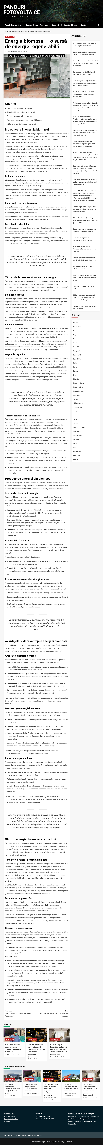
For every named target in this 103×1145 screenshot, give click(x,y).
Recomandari (10, 36)
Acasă (7, 25)
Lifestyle (76, 419)
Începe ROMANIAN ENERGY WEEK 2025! (85, 287)
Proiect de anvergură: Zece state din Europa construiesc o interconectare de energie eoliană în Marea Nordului (85, 106)
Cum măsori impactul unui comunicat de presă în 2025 (82, 239)
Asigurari (76, 335)
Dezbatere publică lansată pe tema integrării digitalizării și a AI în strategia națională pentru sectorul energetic (85, 169)
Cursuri (75, 367)
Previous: (18, 1013)
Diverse (74, 25)
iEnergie (7, 1121)
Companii (55, 25)
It (73, 415)
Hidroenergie (77, 407)
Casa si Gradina (78, 347)
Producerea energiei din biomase (19, 116)
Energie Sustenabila (11, 1119)
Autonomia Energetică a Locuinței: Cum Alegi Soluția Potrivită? (85, 44)
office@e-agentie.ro (43, 1116)
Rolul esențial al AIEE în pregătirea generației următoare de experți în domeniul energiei (84, 209)
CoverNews (58, 1142)
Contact (84, 25)
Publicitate (76, 431)
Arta (74, 331)
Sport (75, 443)
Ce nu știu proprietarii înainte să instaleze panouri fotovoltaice (84, 73)
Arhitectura (77, 327)
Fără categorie (78, 403)
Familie (75, 399)
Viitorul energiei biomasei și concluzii (21, 124)
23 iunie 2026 (15, 1054)
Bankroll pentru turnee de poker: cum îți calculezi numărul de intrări (84, 259)
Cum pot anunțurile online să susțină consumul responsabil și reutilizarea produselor (36, 1049)
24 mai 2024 (23, 51)
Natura (75, 423)
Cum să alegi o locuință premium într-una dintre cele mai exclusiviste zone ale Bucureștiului (59, 1049)
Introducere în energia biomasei (19, 108)
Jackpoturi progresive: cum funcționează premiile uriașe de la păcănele (84, 249)
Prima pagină (8, 31)
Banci (75, 343)
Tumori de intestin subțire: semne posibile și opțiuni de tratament (84, 53)
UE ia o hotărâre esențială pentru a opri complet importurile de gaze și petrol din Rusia (85, 182)
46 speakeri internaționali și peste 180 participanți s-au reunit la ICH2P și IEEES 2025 (85, 220)
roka (8, 1093)
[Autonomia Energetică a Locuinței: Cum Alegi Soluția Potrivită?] (13, 1076)
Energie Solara (17, 25)
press (8, 1054)
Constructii (77, 355)
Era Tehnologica (9, 1116)
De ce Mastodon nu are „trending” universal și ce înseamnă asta (84, 230)
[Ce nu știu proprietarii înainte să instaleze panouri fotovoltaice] (71, 1076)
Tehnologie (44, 25)
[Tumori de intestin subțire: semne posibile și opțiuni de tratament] (14, 1035)
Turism (75, 459)
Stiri (74, 447)
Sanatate (76, 439)
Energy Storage (78, 391)
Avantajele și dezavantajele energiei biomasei (24, 120)
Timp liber (76, 455)
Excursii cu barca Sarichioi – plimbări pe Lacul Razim (85, 307)
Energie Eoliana (32, 25)
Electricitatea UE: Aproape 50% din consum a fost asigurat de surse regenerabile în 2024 (85, 132)
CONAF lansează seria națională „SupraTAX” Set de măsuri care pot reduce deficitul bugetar (84, 297)
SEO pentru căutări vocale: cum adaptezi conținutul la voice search (85, 267)
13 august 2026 (11, 1095)
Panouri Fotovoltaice (22, 9)
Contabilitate (77, 359)
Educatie (76, 379)
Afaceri (75, 323)
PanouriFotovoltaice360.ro (77, 1114)
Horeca (75, 411)
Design (75, 371)
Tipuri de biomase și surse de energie (21, 112)
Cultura (75, 363)
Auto (75, 339)
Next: (54, 1013)
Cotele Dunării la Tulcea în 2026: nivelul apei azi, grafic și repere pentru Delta (84, 94)
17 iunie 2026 (33, 1059)
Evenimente (65, 25)
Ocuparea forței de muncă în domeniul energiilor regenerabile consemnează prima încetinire (84, 143)
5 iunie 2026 (60, 1057)
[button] (98, 25)
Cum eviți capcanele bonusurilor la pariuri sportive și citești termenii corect (84, 277)
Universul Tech (9, 1114)
